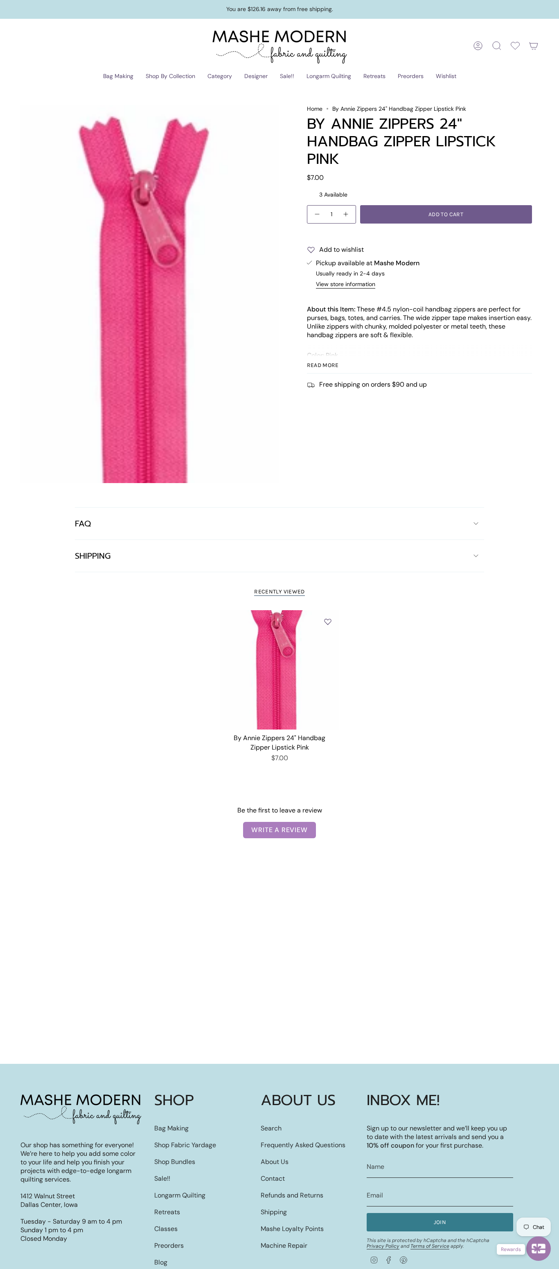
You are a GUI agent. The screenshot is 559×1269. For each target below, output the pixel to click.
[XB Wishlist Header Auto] (515, 45)
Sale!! (162, 1178)
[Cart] (533, 46)
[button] (118, 77)
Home (314, 108)
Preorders (169, 1245)
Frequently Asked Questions (303, 1145)
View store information (345, 284)
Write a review (279, 830)
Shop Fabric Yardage (185, 1145)
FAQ (83, 523)
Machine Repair (284, 1245)
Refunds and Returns (292, 1195)
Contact (273, 1178)
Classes (166, 1228)
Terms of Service (429, 1246)
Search (271, 1128)
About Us (275, 1161)
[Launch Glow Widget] (538, 1248)
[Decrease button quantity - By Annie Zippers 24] (317, 214)
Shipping (92, 556)
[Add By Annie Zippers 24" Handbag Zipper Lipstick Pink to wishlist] (327, 621)
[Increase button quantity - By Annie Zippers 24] (346, 214)
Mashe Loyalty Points (292, 1228)
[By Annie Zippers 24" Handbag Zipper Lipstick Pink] (280, 670)
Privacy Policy (383, 1246)
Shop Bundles (174, 1161)
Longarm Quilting (179, 1195)
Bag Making (171, 1128)
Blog (160, 1262)
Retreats (167, 1212)
